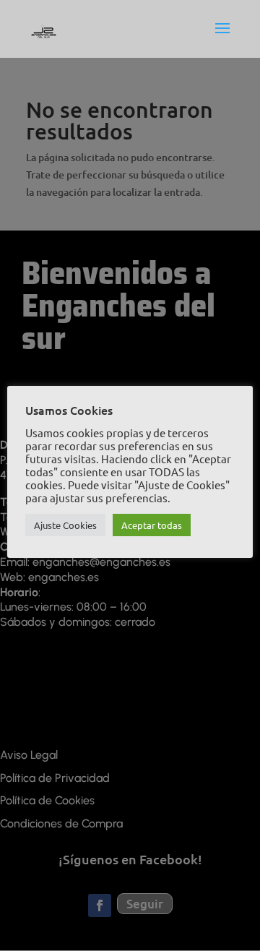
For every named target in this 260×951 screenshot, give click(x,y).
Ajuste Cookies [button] (65, 525)
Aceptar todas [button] (151, 525)
